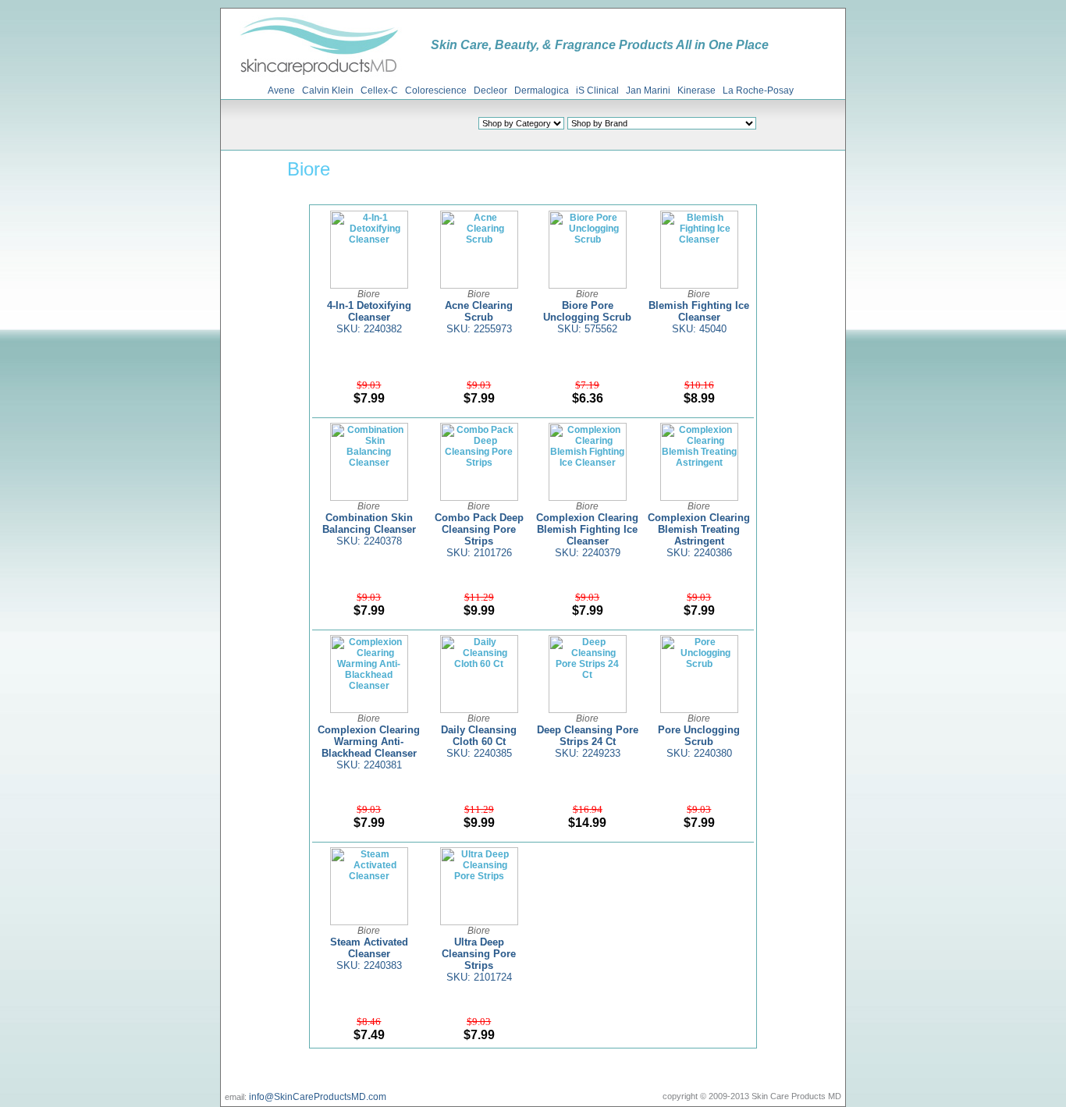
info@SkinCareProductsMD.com (317, 1096)
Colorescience (436, 90)
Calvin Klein (328, 90)
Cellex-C (379, 90)
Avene (281, 90)
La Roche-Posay (758, 90)
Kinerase (696, 90)
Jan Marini (648, 90)
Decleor (490, 90)
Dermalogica (541, 90)
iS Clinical (597, 90)
